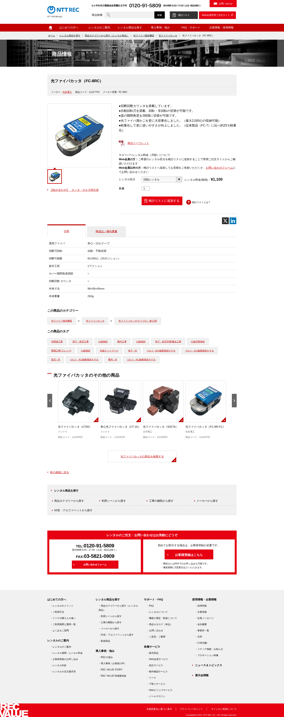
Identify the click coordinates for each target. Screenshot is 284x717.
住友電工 (67, 92)
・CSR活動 (201, 643)
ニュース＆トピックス (208, 665)
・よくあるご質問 (59, 630)
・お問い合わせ (155, 630)
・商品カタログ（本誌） (159, 624)
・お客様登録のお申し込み (64, 659)
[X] (225, 220)
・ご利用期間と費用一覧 (63, 624)
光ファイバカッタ (168, 35)
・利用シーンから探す (110, 616)
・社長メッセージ (204, 618)
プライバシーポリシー (191, 709)
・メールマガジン (156, 696)
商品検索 (97, 14)
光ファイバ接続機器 (143, 35)
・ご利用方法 (57, 612)
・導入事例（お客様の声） (112, 663)
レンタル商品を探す (70, 35)
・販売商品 (152, 653)
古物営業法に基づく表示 (159, 709)
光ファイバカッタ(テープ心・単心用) (137, 321)
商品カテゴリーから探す (69, 500)
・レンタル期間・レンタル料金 (66, 653)
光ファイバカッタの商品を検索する (142, 456)
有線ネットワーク (109, 350)
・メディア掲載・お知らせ (209, 649)
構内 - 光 (112, 359)
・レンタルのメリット (61, 605)
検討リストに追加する (164, 200)
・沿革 (198, 636)
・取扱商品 (104, 641)
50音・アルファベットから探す (73, 510)
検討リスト (184, 15)
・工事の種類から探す (110, 622)
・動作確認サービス (157, 671)
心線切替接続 (198, 341)
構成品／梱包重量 (106, 231)
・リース (151, 677)
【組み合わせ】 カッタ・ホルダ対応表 (74, 189)
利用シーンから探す (114, 500)
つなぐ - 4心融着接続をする (199, 350)
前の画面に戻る (59, 472)
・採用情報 (201, 605)
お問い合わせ (226, 3)
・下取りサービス (156, 684)
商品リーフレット (138, 143)
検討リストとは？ (201, 202)
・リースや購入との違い (63, 618)
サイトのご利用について (224, 709)
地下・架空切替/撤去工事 (168, 341)
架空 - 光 (55, 359)
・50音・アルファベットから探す (116, 634)
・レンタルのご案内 (60, 646)
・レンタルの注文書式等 (63, 671)
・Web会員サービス (157, 659)
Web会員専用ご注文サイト (216, 15)
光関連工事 (57, 341)
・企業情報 (201, 612)
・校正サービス (155, 665)
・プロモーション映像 (206, 655)
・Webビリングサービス (160, 690)
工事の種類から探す (161, 500)
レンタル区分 (127, 179)
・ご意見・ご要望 (156, 636)
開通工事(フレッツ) (61, 350)
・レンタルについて (157, 612)
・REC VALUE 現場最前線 (112, 675)
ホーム (50, 28)
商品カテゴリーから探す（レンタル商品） (107, 35)
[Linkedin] (233, 220)
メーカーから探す (207, 500)
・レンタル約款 (58, 665)
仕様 (66, 231)
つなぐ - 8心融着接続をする (161, 350)
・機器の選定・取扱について (162, 618)
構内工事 (122, 341)
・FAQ (150, 605)
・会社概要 (201, 624)
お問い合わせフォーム (219, 167)
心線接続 (103, 341)
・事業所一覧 (202, 630)
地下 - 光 (132, 350)
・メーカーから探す (109, 628)
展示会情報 (202, 675)
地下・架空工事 (80, 341)
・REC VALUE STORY (110, 669)
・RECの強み (106, 657)
